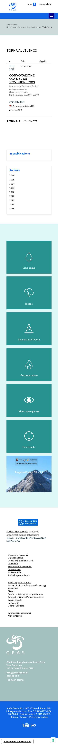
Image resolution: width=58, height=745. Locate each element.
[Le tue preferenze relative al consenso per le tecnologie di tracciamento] (53, 740)
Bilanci (11, 591)
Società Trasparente (17, 531)
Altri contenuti (15, 615)
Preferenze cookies (38, 717)
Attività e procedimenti (19, 575)
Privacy (14, 717)
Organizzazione (15, 557)
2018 (11, 208)
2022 (11, 192)
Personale (13, 563)
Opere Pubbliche (16, 605)
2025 (11, 179)
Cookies (23, 717)
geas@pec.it (12, 675)
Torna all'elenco (21, 50)
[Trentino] (29, 726)
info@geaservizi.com (17, 672)
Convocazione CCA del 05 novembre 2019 (22, 78)
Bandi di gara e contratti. (19, 582)
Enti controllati (15, 572)
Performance (14, 569)
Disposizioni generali (18, 555)
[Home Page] (15, 653)
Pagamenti (13, 603)
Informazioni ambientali (19, 613)
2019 (11, 204)
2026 (11, 175)
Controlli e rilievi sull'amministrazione (26, 597)
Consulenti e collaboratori (20, 560)
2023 (11, 188)
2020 (11, 200)
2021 (11, 196)
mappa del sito (45, 4)
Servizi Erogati (15, 600)
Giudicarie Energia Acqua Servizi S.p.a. (30, 7)
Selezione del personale (20, 566)
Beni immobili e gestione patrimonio (25, 594)
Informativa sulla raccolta (17, 741)
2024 (11, 184)
